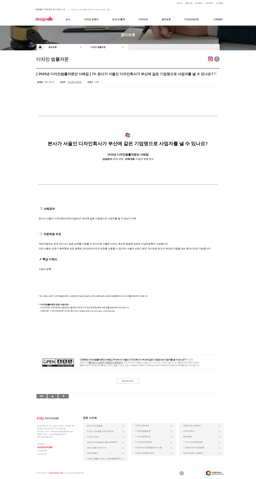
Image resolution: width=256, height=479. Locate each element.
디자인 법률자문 (98, 47)
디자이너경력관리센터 (144, 453)
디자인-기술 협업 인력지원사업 (100, 431)
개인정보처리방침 (44, 447)
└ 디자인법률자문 (142, 431)
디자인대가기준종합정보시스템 (148, 447)
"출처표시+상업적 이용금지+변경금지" (105, 362)
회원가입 (188, 3)
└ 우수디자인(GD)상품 (193, 442)
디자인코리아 (189, 431)
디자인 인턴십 (93, 437)
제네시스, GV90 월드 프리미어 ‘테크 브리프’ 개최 (90, 9)
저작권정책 (42, 451)
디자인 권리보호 (142, 426)
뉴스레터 (198, 3)
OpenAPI (209, 3)
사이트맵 (219, 3)
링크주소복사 (128, 381)
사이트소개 (42, 454)
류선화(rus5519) (74, 82)
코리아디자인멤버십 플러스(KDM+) (102, 442)
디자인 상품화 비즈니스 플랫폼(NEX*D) (104, 459)
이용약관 (41, 444)
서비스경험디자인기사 (96, 448)
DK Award (187, 436)
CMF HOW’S (92, 453)
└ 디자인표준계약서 (143, 442)
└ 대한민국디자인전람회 (193, 447)
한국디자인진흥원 (43, 3)
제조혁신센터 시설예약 (193, 453)
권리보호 (52, 47)
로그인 (179, 3)
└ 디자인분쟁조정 (142, 436)
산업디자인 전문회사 (192, 426)
